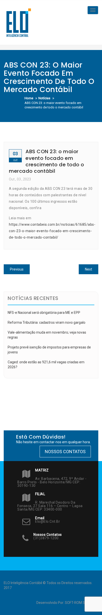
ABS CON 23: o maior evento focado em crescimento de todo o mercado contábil (46, 161)
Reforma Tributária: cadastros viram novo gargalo (46, 322)
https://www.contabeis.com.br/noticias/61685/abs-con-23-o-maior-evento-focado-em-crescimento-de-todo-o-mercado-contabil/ (52, 230)
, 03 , (20, 179)
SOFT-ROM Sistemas (81, 603)
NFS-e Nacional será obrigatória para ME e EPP (44, 313)
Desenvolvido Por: (50, 603)
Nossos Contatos (65, 451)
